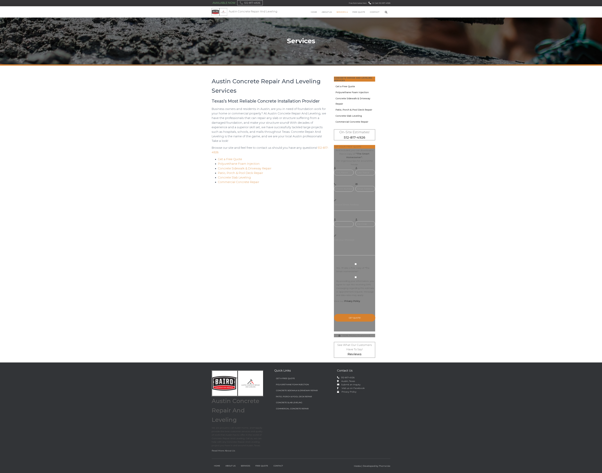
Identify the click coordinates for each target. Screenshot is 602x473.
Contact (374, 12)
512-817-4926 (252, 2)
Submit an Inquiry (350, 384)
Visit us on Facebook (352, 388)
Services (341, 12)
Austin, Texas (347, 381)
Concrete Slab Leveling (234, 177)
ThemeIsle (384, 466)
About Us (327, 12)
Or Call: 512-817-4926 (381, 3)
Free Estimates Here (358, 3)
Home (314, 12)
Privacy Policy (352, 301)
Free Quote (358, 12)
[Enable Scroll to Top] (596, 467)
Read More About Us (223, 450)
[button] (347, 12)
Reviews (355, 354)
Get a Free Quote (230, 159)
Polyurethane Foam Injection (239, 163)
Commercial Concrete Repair (238, 182)
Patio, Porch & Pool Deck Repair (240, 173)
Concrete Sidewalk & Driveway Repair (244, 168)
